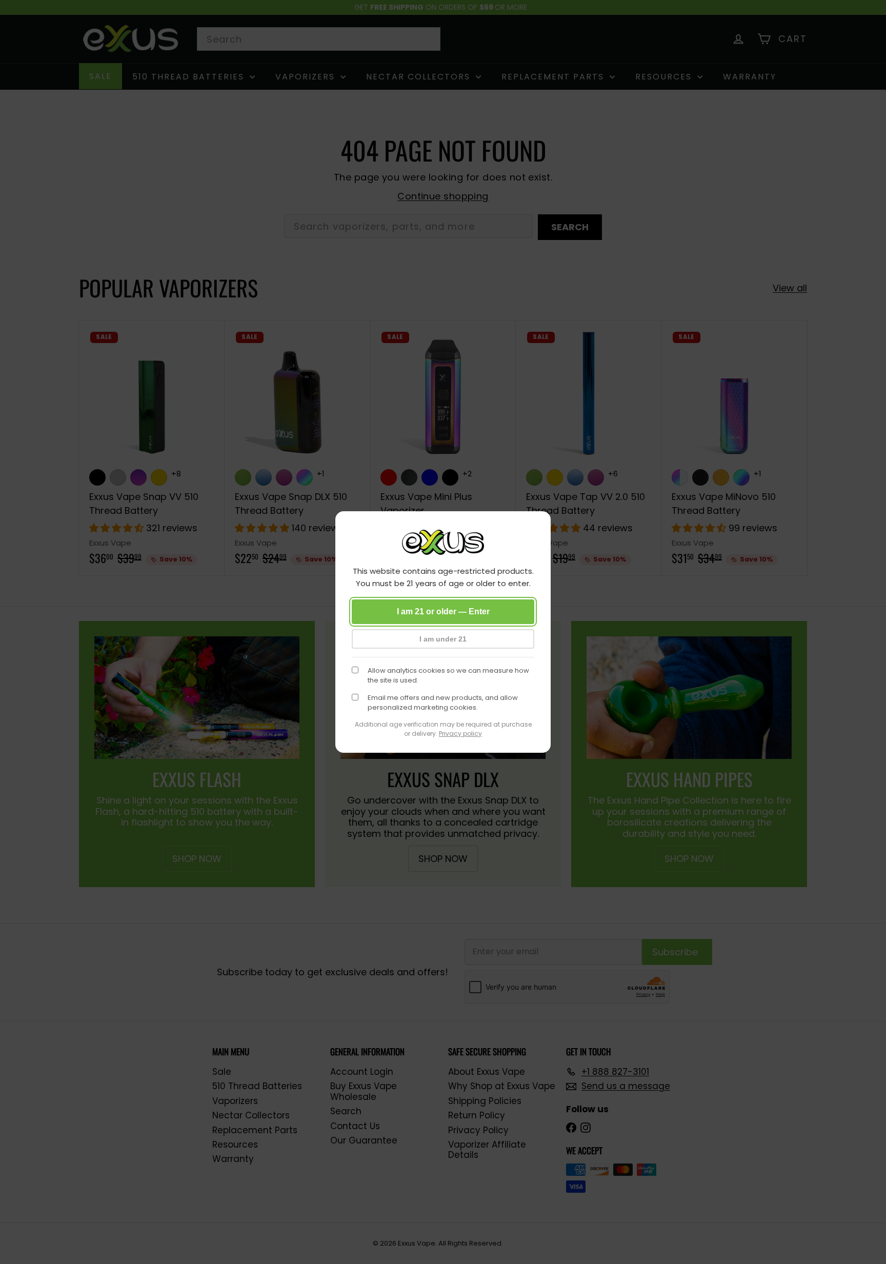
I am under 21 (443, 639)
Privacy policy (460, 733)
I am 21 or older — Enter (443, 611)
